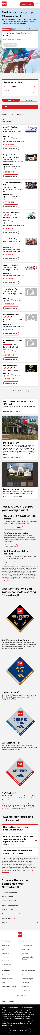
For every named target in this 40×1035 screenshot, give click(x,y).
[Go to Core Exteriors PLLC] (31, 292)
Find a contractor (27, 4)
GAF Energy (25, 982)
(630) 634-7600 (8, 330)
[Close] (38, 1006)
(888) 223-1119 (8, 379)
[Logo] (4, 6)
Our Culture (25, 953)
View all (4, 922)
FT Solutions (26, 990)
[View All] (12, 137)
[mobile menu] (37, 4)
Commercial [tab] (18, 29)
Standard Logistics (28, 979)
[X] (18, 995)
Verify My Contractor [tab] (32, 29)
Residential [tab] (6, 28)
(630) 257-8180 (8, 355)
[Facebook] (14, 995)
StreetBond (25, 986)
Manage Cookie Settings (18, 1030)
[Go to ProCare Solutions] (31, 368)
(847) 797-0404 (8, 279)
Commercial (29, 100)
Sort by (4, 119)
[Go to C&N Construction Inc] (31, 215)
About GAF (5, 945)
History (4, 949)
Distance (6, 90)
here (31, 807)
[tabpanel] (20, 39)
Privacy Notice (7, 1025)
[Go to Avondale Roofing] (31, 241)
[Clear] (30, 85)
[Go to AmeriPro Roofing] (31, 130)
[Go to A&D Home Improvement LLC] (31, 185)
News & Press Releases (9, 986)
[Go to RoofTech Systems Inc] (31, 317)
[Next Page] (29, 391)
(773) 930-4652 (8, 202)
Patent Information (8, 979)
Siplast (24, 975)
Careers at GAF (27, 945)
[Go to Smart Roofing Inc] (31, 268)
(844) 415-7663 (8, 228)
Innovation (5, 957)
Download (9, 563)
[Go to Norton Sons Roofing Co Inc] (31, 343)
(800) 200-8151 (8, 144)
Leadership (5, 953)
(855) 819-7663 (8, 255)
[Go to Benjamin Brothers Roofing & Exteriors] (31, 157)
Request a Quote (11, 148)
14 (26, 391)
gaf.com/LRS (5, 808)
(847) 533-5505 (8, 172)
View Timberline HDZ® (13, 528)
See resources (11, 546)
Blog (3, 982)
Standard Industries (8, 961)
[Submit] (34, 85)
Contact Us (5, 975)
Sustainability (6, 965)
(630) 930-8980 (8, 304)
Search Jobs (26, 949)
